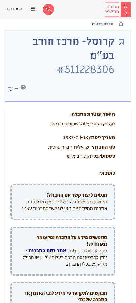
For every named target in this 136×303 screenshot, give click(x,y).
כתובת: (107, 173)
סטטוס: (107, 156)
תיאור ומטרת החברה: (92, 114)
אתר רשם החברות (47, 250)
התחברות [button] (13, 9)
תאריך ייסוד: (102, 137)
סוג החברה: (103, 147)
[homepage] (117, 9)
